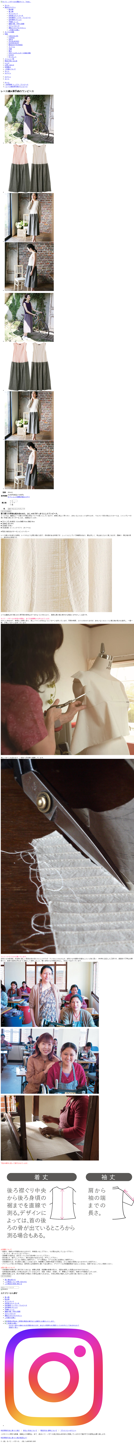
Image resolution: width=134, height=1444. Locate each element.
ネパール (12, 47)
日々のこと (12, 57)
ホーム (7, 82)
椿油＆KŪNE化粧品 (16, 45)
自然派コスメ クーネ (16, 15)
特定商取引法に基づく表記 (10, 1430)
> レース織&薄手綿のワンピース (16, 86)
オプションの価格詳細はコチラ (19, 497)
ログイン (8, 73)
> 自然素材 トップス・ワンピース (16, 84)
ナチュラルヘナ (14, 26)
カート (7, 71)
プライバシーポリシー (68, 1430)
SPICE (11, 39)
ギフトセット (13, 13)
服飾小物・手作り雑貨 (16, 24)
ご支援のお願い (14, 30)
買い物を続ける (10, 1280)
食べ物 (11, 11)
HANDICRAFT (14, 43)
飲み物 (11, 9)
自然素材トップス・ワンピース (20, 17)
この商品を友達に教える (13, 1284)
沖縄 (10, 49)
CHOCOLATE (13, 36)
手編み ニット (13, 22)
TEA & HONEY (14, 41)
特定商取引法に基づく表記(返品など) (14, 1438)
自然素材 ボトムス (15, 19)
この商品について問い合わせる (16, 1282)
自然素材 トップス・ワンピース (16, 1305)
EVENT (11, 55)
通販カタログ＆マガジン (17, 28)
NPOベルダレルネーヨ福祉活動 (20, 53)
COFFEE (12, 38)
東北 (10, 51)
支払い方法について (30, 1430)
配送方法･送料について (49, 1430)
